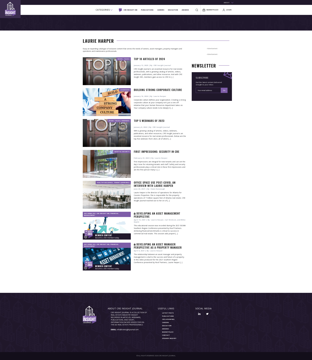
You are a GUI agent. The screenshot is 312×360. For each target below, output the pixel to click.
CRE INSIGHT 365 (130, 10)
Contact (166, 335)
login (229, 10)
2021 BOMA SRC (90, 213)
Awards (185, 10)
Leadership (125, 90)
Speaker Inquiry (169, 338)
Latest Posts (168, 313)
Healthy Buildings (105, 182)
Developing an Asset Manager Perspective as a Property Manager (158, 245)
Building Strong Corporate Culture (158, 90)
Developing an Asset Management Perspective (157, 214)
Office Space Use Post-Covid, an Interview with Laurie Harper (155, 184)
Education (173, 10)
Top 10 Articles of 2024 (149, 59)
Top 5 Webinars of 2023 (149, 121)
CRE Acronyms (168, 319)
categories (103, 9)
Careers (160, 10)
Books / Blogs (123, 59)
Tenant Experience (122, 182)
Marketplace (212, 10)
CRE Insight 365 (103, 213)
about (227, 3)
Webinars (126, 121)
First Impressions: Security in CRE (156, 152)
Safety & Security (122, 152)
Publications (147, 10)
